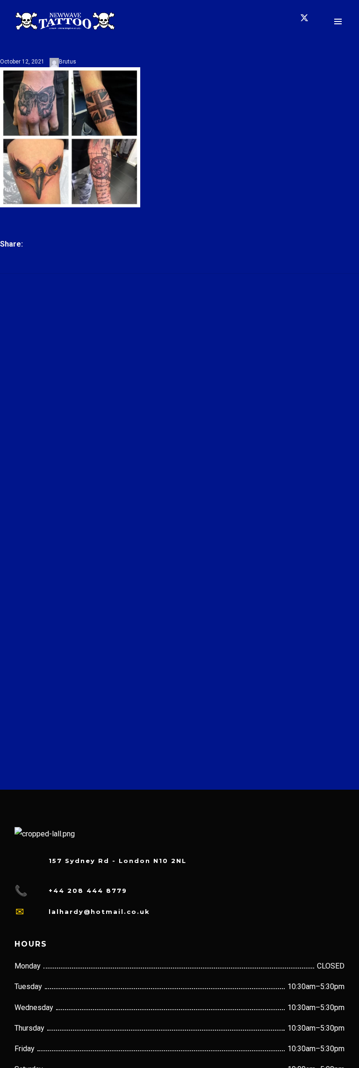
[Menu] (338, 21)
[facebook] (250, 21)
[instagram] (278, 21)
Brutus (67, 61)
